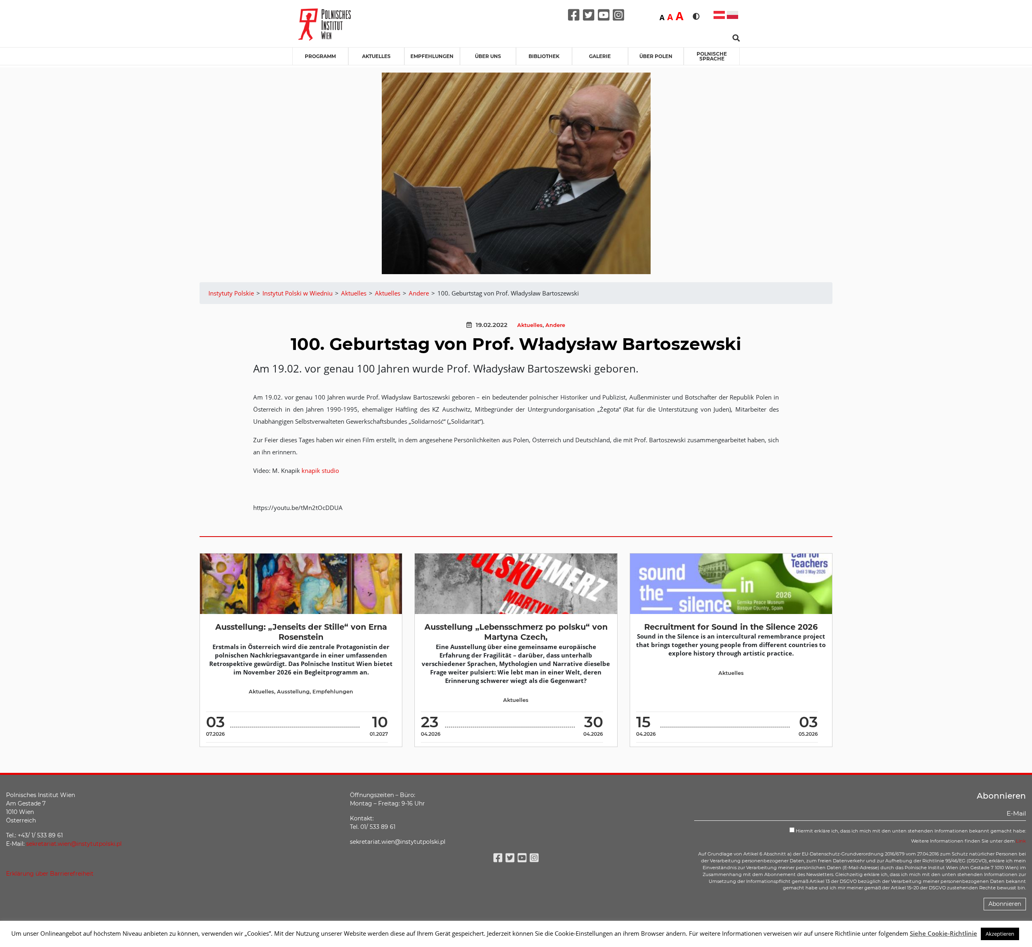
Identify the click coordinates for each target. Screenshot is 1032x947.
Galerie (600, 56)
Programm (320, 56)
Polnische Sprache (712, 56)
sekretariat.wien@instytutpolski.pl (74, 843)
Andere (555, 325)
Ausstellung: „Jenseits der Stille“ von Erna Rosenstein (301, 632)
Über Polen (655, 56)
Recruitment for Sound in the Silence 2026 (731, 627)
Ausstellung (293, 692)
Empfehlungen (432, 56)
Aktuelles (376, 56)
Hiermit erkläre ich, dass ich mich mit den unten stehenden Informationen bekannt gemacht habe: (910, 831)
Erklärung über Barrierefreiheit (50, 873)
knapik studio (320, 470)
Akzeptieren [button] (1000, 933)
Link (1021, 841)
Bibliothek (544, 56)
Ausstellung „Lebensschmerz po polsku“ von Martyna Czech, (516, 632)
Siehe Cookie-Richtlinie (943, 933)
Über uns (488, 56)
